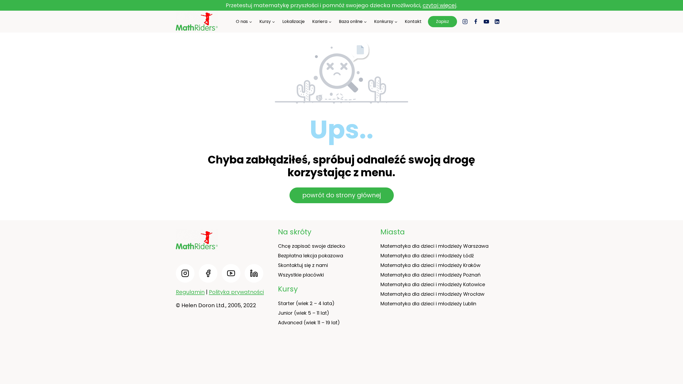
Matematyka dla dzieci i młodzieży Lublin (428, 303)
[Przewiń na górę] (675, 365)
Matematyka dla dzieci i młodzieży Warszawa (434, 246)
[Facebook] (475, 21)
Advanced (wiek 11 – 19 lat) (309, 322)
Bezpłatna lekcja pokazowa (310, 255)
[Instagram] (465, 21)
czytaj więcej (439, 5)
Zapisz (442, 21)
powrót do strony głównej (341, 195)
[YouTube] (486, 21)
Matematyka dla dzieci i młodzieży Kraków (430, 265)
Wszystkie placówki (301, 274)
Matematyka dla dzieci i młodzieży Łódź (427, 255)
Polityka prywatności (236, 292)
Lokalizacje (293, 21)
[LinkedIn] (497, 21)
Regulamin (190, 292)
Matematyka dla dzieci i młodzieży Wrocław (432, 294)
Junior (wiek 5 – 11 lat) (303, 313)
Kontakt (413, 21)
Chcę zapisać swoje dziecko (311, 246)
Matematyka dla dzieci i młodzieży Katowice (432, 284)
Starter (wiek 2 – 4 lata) (306, 303)
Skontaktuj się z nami (303, 265)
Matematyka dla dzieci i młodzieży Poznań (430, 274)
